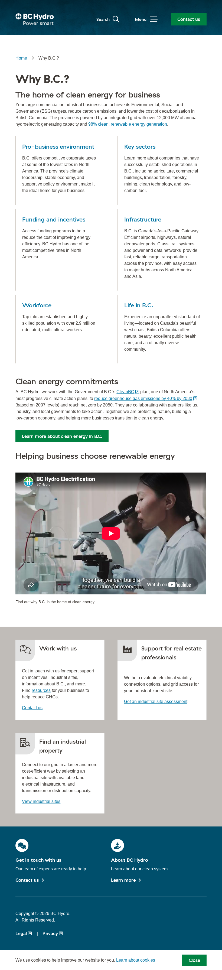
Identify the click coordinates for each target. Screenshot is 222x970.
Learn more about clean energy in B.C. (62, 436)
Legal (21, 933)
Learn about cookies (135, 960)
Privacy (50, 933)
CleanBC (125, 391)
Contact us (188, 19)
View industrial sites (41, 801)
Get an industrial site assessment (155, 701)
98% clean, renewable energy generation (127, 124)
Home (21, 58)
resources (41, 690)
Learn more (123, 880)
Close (194, 960)
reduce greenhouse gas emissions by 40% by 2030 (143, 398)
